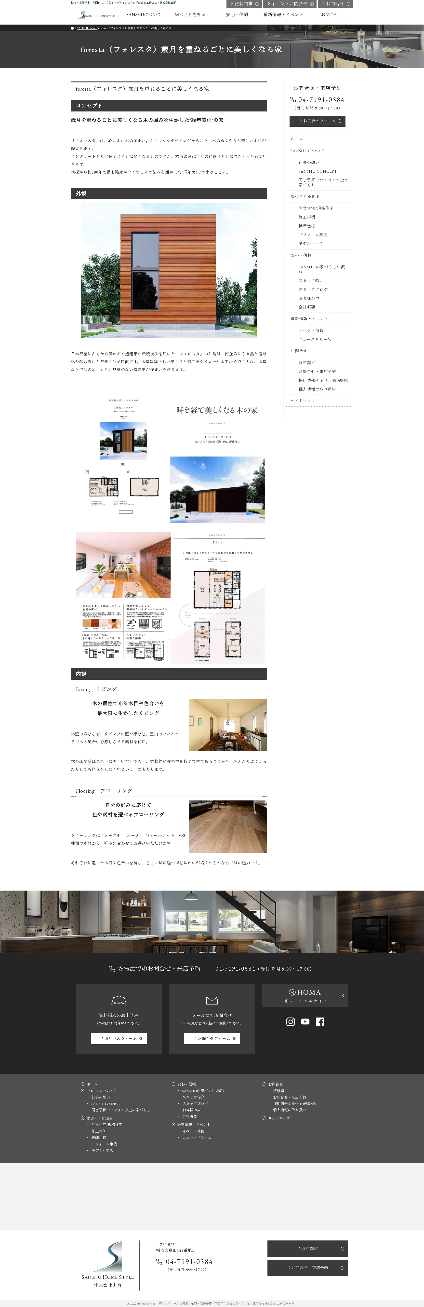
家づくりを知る (305, 196)
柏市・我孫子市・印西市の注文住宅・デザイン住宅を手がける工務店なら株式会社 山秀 (123, 2)
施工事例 (307, 217)
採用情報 (323, 380)
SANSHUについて (308, 150)
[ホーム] (96, 14)
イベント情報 (311, 330)
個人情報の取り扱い (317, 389)
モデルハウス (311, 243)
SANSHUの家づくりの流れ (322, 269)
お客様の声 (309, 298)
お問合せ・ (310, 1267)
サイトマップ (303, 400)
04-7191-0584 (321, 99)
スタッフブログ (313, 289)
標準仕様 (307, 226)
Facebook (320, 1021)
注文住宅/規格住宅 (316, 208)
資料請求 (307, 362)
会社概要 (307, 307)
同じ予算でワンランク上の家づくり (324, 183)
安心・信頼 (301, 255)
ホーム (297, 138)
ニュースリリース (315, 339)
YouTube (305, 1021)
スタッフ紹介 (311, 280)
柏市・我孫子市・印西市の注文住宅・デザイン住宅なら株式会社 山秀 (237, 1304)
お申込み (121, 1038)
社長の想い (309, 162)
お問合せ (319, 121)
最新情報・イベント (309, 318)
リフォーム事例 (313, 234)
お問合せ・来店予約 (317, 371)
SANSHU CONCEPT (318, 171)
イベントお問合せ (289, 4)
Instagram (290, 1021)
